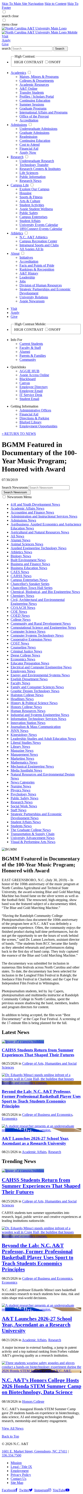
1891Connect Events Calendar (40, 229)
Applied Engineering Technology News (38, 548)
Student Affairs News (26, 822)
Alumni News (20, 540)
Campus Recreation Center (38, 241)
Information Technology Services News (38, 719)
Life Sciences (28, 173)
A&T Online (28, 88)
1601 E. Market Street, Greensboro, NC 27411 (34, 1451)
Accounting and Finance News (32, 512)
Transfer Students (31, 92)
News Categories (23, 782)
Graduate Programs (32, 108)
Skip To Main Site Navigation (23, 4)
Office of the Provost (34, 116)
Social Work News (24, 806)
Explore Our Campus (34, 189)
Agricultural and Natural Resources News (40, 532)
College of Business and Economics (47, 1114)
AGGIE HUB (29, 371)
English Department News (29, 679)
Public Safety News (24, 798)
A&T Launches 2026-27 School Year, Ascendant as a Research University (35, 1141)
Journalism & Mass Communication (36, 727)
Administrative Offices (35, 410)
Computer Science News (28, 631)
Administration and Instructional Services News (44, 516)
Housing (25, 193)
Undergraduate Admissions (38, 129)
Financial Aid (28, 148)
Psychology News (23, 794)
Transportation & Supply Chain (32, 834)
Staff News (18, 810)
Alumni (24, 351)
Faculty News (20, 683)
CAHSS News (21, 576)
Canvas (24, 383)
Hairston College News (27, 695)
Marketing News (22, 758)
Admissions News (23, 520)
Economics (9, 1118)
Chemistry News (22, 596)
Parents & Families (32, 355)
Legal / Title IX (21, 1467)
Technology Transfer (33, 165)
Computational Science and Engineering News (43, 627)
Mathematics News (24, 762)
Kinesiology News (24, 735)
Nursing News (21, 786)
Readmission (28, 136)
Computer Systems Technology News (37, 635)
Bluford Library (30, 422)
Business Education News (29, 568)
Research (17, 157)
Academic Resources (34, 84)
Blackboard (27, 379)
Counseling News (23, 647)
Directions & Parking (34, 418)
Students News (21, 826)
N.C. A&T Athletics (33, 237)
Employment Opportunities (38, 426)
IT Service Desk (30, 395)
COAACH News (23, 608)
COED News (20, 615)
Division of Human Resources (40, 285)
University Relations (33, 297)
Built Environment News (28, 560)
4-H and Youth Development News (35, 504)
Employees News (23, 671)
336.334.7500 (11, 1455)
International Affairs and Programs (43, 112)
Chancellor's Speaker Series (30, 584)
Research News (30, 181)
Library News (20, 746)
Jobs (22, 281)
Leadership (27, 277)
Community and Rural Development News (41, 623)
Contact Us (18, 1479)
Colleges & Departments (36, 80)
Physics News (20, 790)
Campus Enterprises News (29, 580)
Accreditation (28, 120)
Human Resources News (28, 711)
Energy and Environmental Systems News (40, 675)
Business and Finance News (30, 564)
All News (17, 536)
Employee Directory (33, 387)
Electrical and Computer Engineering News (41, 667)
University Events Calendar (38, 225)
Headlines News (22, 699)
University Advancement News (32, 838)
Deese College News (25, 655)
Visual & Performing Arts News (33, 842)
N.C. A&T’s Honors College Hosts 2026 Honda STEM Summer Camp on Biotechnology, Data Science (41, 1386)
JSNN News (19, 731)
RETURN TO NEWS (19, 434)
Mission (16, 1463)
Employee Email (31, 391)
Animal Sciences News (27, 544)
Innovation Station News (28, 723)
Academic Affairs (34, 1152)
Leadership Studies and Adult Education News (43, 738)
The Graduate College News (31, 830)
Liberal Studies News (26, 742)
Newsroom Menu (19, 497)
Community (27, 359)
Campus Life (20, 185)
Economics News (23, 659)
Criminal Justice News (26, 651)
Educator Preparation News (30, 663)
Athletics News (21, 552)
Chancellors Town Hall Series (31, 588)
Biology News (21, 556)
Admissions (19, 125)
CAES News (20, 572)
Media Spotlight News (26, 770)
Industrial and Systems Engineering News (40, 715)
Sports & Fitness (30, 197)
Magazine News (22, 750)
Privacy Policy (21, 1475)
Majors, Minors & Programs (39, 77)
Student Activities (31, 205)
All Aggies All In (31, 249)
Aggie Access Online (34, 375)
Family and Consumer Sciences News (37, 687)
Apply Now (27, 152)
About (15, 253)
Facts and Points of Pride (36, 265)
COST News (20, 643)
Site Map (17, 1483)
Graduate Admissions (34, 133)
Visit (5, 36)
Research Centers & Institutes (40, 169)
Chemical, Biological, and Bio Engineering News (45, 592)
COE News (19, 611)
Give (5, 44)
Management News (24, 754)
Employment (20, 1471)
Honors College (33, 1401)
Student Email (29, 399)
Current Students (31, 344)
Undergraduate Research (36, 161)
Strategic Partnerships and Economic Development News (36, 816)
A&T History (28, 273)
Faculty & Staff (30, 348)
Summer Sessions (31, 104)
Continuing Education (34, 100)
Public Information (32, 177)
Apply (6, 40)
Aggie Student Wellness (36, 209)
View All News (12, 1428)
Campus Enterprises (33, 217)
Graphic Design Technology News (35, 691)
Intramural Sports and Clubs (39, 245)
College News (21, 619)
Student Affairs (30, 221)
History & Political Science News (34, 703)
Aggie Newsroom (31, 301)
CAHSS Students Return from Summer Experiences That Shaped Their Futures (38, 1052)
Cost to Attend (29, 144)
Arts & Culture (29, 201)
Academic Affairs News (27, 508)
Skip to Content (55, 4)
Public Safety (28, 213)
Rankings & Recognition (36, 269)
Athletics (17, 233)
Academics (18, 73)
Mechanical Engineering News (32, 766)
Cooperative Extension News (31, 639)
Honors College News (26, 707)
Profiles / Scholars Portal (36, 96)
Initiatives (26, 257)
